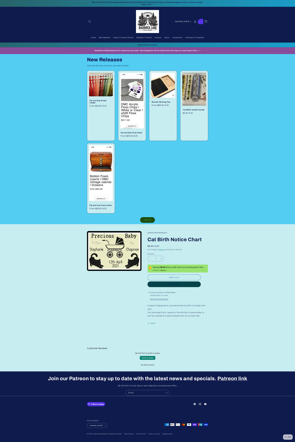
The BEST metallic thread (193, 110)
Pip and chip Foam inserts (101, 205)
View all (147, 220)
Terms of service (154, 434)
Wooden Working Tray (161, 102)
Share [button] (152, 323)
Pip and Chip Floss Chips (131, 133)
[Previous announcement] (87, 3)
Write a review (147, 358)
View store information (159, 299)
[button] (89, 21)
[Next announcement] (207, 3)
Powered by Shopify (115, 433)
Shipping (161, 249)
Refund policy (129, 434)
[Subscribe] (166, 393)
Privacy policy (141, 434)
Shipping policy (167, 434)
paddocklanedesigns (100, 433)
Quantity (151, 254)
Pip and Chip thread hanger (98, 102)
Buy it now (174, 284)
